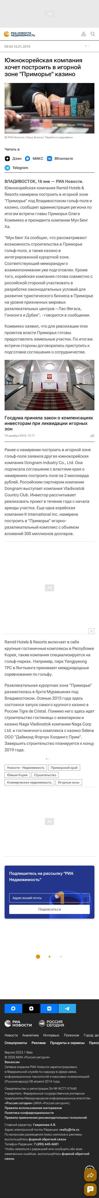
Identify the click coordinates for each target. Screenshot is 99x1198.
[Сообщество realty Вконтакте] (49, 1008)
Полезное (71, 1035)
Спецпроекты (16, 1043)
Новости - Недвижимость (25, 767)
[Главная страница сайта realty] (27, 34)
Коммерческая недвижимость (29, 782)
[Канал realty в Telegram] (67, 1008)
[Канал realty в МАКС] (13, 1008)
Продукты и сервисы (67, 1043)
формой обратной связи (47, 1139)
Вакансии (12, 1062)
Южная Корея (17, 775)
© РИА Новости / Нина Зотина (24, 137)
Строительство (45, 775)
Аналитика (30, 1035)
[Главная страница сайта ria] (5, 34)
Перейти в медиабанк (59, 137)
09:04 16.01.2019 (17, 46)
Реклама (39, 1043)
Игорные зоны (68, 782)
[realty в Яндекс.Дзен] (31, 1008)
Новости (11, 1035)
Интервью (51, 1035)
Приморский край (64, 767)
